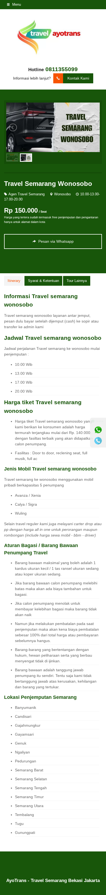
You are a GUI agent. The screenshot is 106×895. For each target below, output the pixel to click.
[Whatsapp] (98, 430)
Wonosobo (62, 194)
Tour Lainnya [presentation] (77, 281)
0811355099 (61, 69)
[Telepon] (98, 441)
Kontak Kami (78, 78)
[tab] (14, 281)
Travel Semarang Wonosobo (48, 183)
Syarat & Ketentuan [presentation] (43, 281)
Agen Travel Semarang (26, 194)
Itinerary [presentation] (14, 281)
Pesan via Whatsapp (55, 241)
